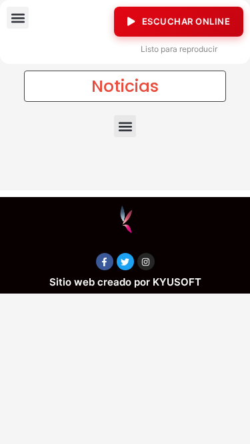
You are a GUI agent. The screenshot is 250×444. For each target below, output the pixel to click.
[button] (18, 18)
